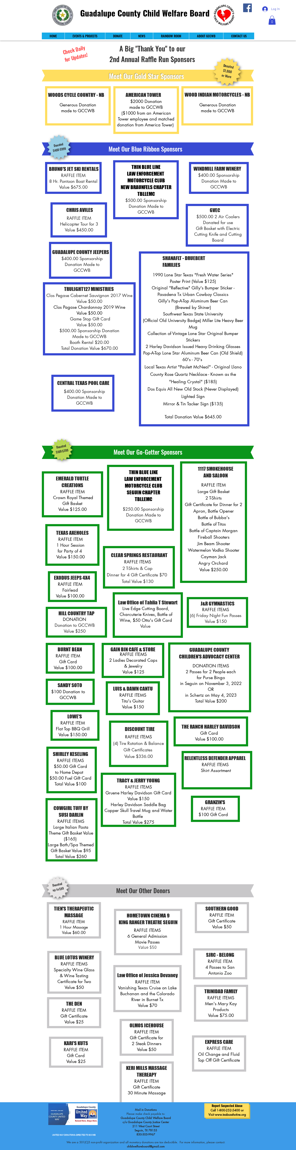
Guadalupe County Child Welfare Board (145, 13)
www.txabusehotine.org (230, 1114)
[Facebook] (247, 7)
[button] (272, 20)
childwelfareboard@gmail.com (146, 1146)
